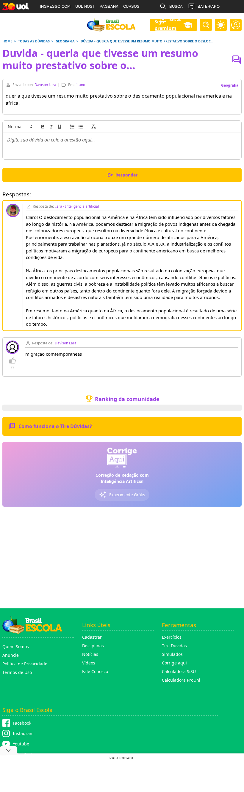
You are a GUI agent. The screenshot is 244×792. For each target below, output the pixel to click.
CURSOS (131, 6)
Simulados (172, 654)
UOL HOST (85, 6)
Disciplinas (93, 645)
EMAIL (175, 19)
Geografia (229, 85)
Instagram (23, 733)
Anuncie (10, 655)
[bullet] (80, 126)
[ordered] (72, 126)
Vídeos (88, 663)
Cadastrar (92, 637)
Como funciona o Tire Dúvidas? (50, 426)
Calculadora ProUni (181, 680)
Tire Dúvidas (174, 645)
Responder (122, 175)
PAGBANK (109, 6)
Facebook (22, 723)
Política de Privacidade (24, 664)
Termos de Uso (17, 672)
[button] (19, 126)
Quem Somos (15, 646)
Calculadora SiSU (179, 671)
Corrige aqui (174, 663)
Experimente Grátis (122, 495)
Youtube (21, 744)
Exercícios (172, 637)
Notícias (90, 654)
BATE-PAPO (209, 6)
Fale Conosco (95, 671)
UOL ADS (48, 19)
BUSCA (176, 6)
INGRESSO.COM (55, 6)
